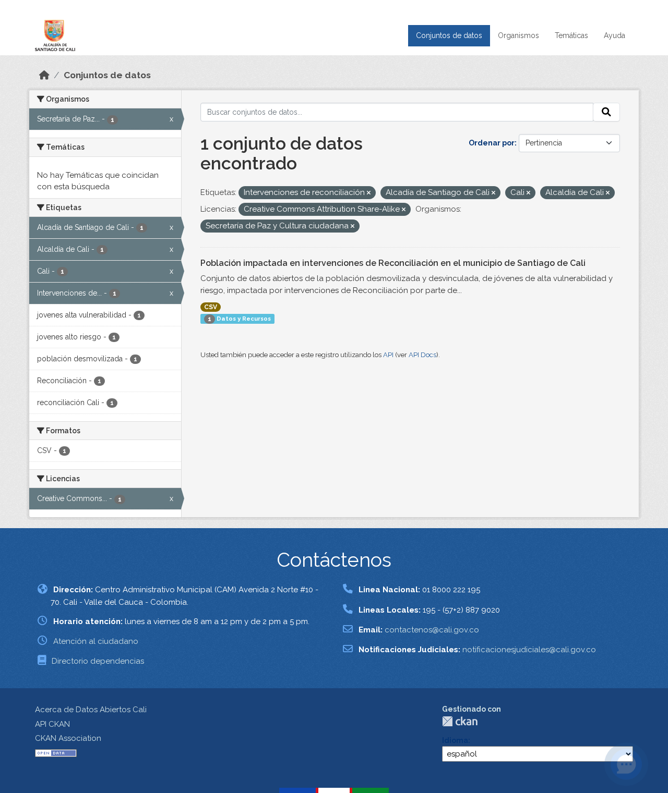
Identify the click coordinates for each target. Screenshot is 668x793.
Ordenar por (492, 143)
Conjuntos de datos (449, 35)
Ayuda (614, 35)
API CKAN (52, 724)
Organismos (518, 35)
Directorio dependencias (98, 661)
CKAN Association (68, 738)
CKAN (460, 721)
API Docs (422, 355)
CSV (210, 307)
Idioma (455, 740)
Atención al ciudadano (95, 641)
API (388, 355)
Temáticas (571, 35)
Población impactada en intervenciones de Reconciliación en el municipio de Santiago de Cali (393, 263)
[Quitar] (369, 193)
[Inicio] (44, 75)
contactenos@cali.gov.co (432, 630)
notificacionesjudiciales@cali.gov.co (529, 649)
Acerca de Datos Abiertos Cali (91, 709)
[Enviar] (606, 112)
